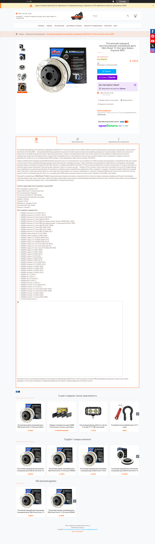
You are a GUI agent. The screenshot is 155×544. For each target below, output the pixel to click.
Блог (115, 26)
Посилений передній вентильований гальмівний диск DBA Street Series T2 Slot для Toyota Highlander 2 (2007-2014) (124, 470)
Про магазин (59, 26)
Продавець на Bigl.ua (77, 527)
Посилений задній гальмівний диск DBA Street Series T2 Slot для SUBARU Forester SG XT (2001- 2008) (61, 470)
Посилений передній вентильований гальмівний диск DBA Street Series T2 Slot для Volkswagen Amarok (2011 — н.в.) (30, 470)
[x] (19, 392)
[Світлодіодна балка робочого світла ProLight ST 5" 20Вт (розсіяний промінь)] (93, 412)
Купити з (104, 77)
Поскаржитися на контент (72, 529)
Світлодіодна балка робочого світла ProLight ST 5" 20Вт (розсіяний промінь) (93, 426)
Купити (108, 71)
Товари (49, 26)
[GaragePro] (77, 16)
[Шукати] (128, 16)
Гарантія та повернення (93, 26)
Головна (41, 26)
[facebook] (17, 392)
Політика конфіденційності (89, 529)
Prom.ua (87, 525)
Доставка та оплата (74, 26)
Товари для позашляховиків (35, 34)
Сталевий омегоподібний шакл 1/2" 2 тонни (124, 426)
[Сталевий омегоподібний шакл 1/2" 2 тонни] (125, 412)
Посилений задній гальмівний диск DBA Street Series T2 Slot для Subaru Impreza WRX (30, 426)
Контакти (108, 26)
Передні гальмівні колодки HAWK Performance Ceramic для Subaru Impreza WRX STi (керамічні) (62, 426)
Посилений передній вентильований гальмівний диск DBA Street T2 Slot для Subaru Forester (93, 470)
